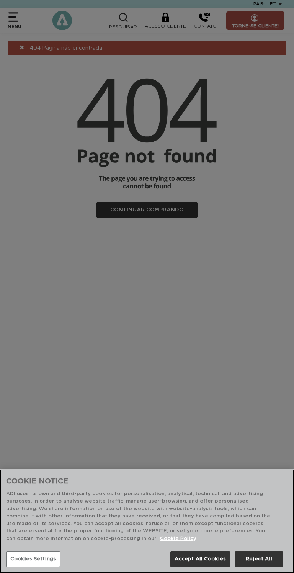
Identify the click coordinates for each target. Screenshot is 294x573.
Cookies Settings (33, 559)
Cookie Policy (178, 538)
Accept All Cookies (200, 559)
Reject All (259, 559)
